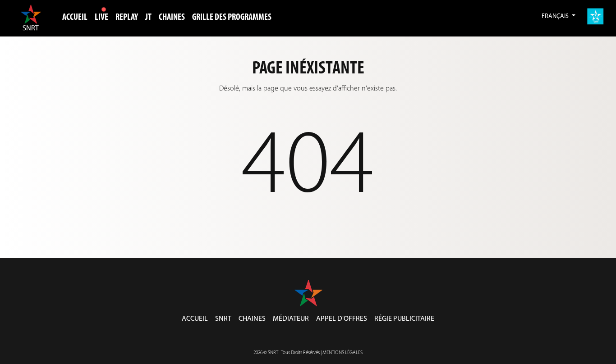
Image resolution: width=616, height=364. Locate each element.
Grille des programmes (231, 17)
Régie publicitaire (404, 319)
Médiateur (291, 319)
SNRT (223, 319)
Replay (126, 17)
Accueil (74, 17)
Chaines (252, 319)
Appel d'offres (341, 319)
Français (556, 16)
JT (148, 17)
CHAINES (172, 17)
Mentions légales (342, 352)
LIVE (101, 17)
